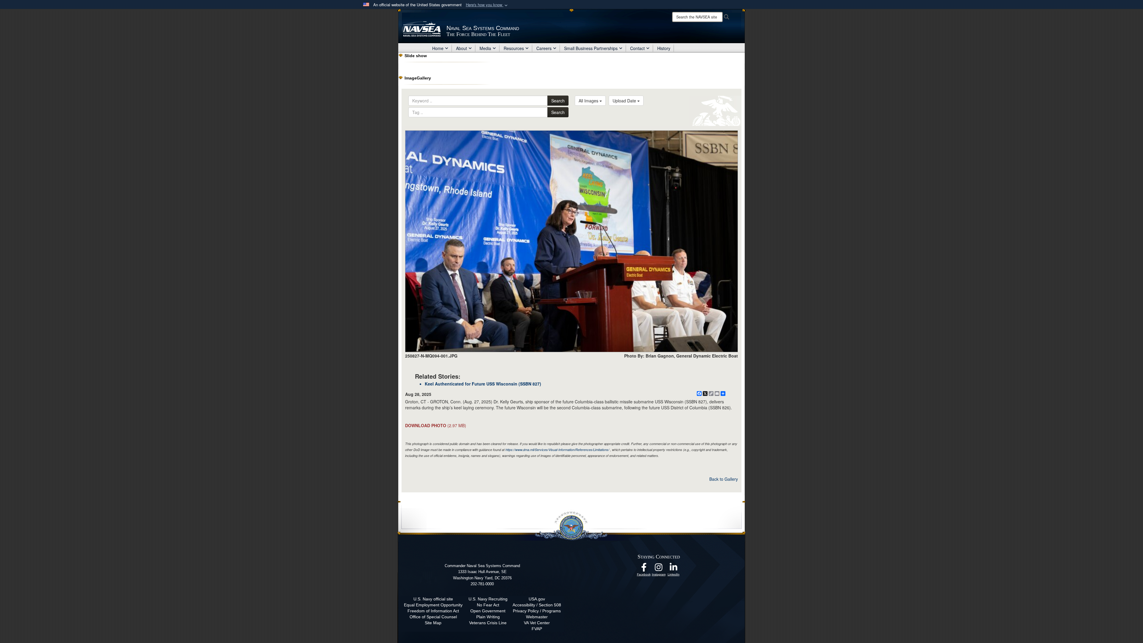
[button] (487, 5)
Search (558, 101)
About (461, 48)
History (663, 48)
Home (438, 48)
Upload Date (625, 101)
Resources (514, 48)
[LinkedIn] (673, 568)
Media (485, 48)
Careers (544, 48)
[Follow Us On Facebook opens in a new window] (643, 568)
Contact (637, 48)
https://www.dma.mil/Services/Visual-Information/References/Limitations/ (557, 449)
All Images (589, 101)
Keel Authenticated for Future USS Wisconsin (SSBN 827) (483, 384)
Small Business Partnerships (591, 48)
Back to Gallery (723, 479)
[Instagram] (658, 568)
